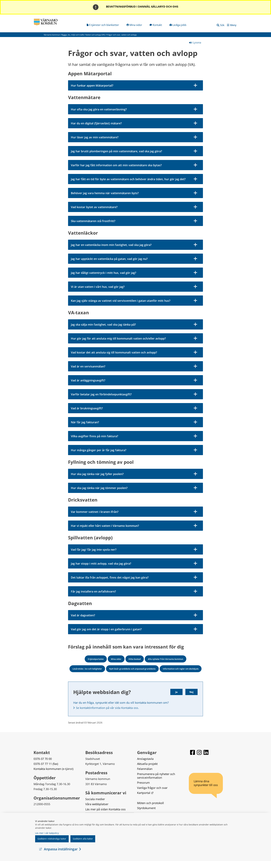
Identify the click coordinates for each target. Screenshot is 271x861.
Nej (191, 692)
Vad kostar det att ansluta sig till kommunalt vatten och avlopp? (114, 352)
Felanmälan (144, 769)
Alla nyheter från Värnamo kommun (165, 659)
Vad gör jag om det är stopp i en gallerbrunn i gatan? (106, 629)
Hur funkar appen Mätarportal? (92, 85)
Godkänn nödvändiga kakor (51, 838)
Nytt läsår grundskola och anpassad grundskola (132, 668)
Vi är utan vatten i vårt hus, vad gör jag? (98, 287)
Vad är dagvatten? (83, 615)
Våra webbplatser (96, 804)
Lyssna (196, 42)
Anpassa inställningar (61, 849)
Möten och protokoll (150, 803)
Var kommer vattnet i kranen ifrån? (94, 512)
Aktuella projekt (147, 764)
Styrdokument (146, 808)
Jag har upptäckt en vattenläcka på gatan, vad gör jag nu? (109, 259)
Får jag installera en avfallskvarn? (93, 591)
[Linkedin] (206, 753)
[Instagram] (199, 753)
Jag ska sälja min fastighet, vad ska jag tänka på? (103, 324)
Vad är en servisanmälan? (88, 366)
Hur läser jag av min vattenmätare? (94, 137)
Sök (222, 25)
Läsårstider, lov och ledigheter (87, 668)
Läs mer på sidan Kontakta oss (105, 809)
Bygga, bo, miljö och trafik (72, 34)
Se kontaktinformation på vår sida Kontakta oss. (107, 708)
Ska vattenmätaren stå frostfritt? (93, 221)
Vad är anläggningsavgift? (88, 380)
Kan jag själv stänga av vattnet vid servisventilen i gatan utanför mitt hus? (120, 301)
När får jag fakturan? (85, 422)
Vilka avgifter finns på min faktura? (94, 436)
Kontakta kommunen (47, 769)
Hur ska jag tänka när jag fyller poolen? (97, 474)
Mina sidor (116, 659)
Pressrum (143, 782)
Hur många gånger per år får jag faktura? (98, 450)
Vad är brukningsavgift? (87, 408)
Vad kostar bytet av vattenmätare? (94, 207)
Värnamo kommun (52, 34)
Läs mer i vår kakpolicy (47, 833)
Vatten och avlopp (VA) (95, 34)
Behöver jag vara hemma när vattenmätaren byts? (105, 193)
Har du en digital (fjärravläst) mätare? (96, 123)
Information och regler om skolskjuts (181, 668)
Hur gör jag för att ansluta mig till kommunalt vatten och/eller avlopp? (118, 338)
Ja (176, 692)
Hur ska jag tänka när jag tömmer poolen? (99, 488)
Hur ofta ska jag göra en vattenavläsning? (99, 109)
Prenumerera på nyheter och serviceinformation (156, 775)
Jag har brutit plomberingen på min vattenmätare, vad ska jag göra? (116, 151)
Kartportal (145, 793)
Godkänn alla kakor (83, 838)
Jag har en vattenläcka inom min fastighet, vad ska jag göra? (111, 245)
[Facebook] (193, 753)
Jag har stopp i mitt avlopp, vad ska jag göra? (101, 563)
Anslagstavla (145, 759)
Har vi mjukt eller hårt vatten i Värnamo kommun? (105, 526)
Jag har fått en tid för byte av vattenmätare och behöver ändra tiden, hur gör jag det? (128, 179)
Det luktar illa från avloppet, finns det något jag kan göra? (110, 577)
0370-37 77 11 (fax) (46, 764)
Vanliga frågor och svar (152, 788)
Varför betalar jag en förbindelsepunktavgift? (101, 394)
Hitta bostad (134, 659)
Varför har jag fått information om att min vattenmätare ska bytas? (116, 165)
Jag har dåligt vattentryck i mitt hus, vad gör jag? (103, 273)
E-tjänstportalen (96, 659)
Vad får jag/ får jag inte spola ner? (93, 549)
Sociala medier (95, 799)
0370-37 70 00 (43, 759)
